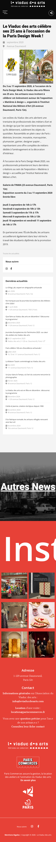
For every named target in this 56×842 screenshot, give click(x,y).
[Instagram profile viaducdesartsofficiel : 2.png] (42, 587)
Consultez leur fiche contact (27, 726)
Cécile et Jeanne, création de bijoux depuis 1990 (24, 406)
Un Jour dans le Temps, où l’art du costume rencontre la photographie (28, 376)
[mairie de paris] (28, 804)
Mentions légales (12, 835)
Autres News (28, 486)
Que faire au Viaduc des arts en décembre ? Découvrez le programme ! (27, 317)
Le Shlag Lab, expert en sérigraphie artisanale (24, 287)
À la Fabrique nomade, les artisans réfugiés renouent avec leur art (27, 420)
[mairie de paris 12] (28, 791)
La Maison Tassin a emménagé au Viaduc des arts (25, 361)
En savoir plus (28, 780)
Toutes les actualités (11, 253)
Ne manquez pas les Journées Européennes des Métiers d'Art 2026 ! (28, 302)
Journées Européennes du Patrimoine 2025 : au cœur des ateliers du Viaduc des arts (27, 333)
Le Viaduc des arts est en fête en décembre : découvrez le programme (28, 391)
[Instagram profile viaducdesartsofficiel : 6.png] (42, 645)
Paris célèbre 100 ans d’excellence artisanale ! (23, 348)
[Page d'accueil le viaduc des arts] (28, 4)
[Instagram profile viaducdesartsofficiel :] (14, 587)
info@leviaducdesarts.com (28, 701)
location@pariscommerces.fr (28, 712)
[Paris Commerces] (28, 762)
